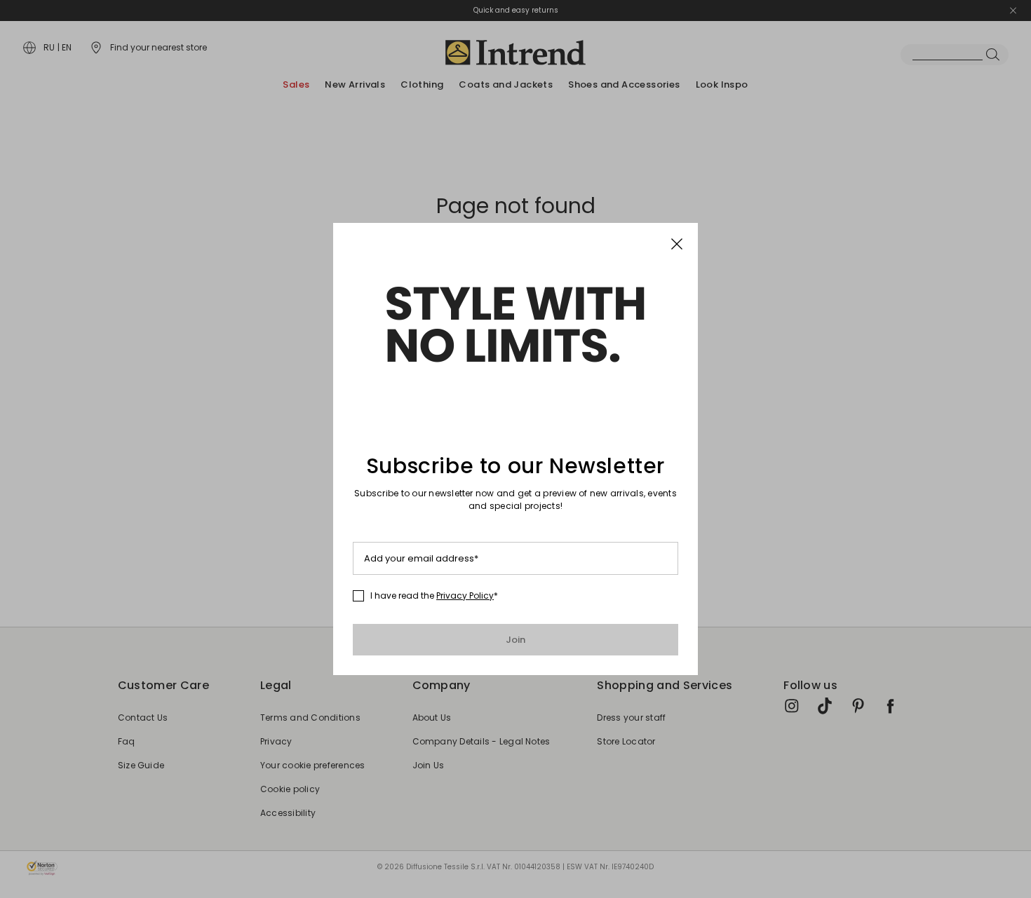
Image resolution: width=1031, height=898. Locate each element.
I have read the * (434, 595)
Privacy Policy (465, 595)
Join (516, 639)
